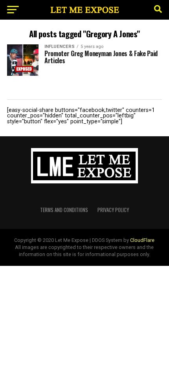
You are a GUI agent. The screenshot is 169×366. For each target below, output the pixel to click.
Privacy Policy (113, 210)
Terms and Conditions (64, 210)
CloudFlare (142, 240)
